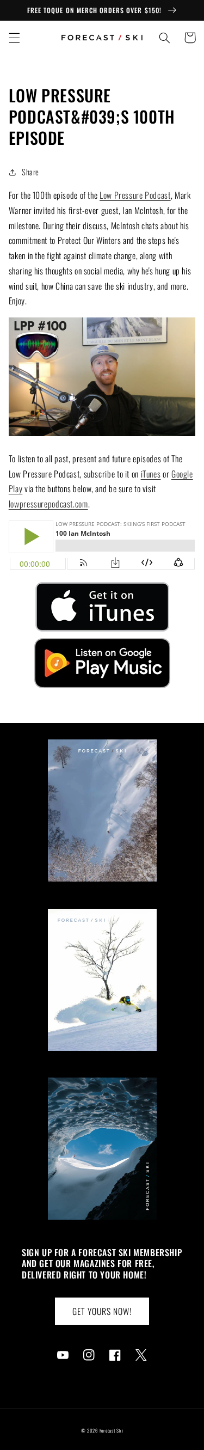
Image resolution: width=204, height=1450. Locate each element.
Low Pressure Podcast (135, 194)
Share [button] (30, 172)
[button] (14, 37)
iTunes (151, 473)
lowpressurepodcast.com (48, 503)
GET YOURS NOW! (102, 1311)
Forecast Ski (111, 1430)
